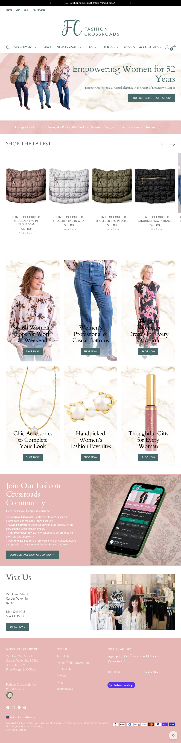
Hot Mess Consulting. (32, 726)
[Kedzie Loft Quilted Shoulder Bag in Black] (155, 183)
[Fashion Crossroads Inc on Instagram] (14, 708)
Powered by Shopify (16, 729)
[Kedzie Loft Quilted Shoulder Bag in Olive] (112, 183)
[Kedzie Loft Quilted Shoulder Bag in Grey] (69, 183)
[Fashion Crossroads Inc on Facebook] (8, 708)
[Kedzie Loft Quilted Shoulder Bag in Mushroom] (26, 183)
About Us (63, 656)
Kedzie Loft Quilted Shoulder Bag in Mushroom (26, 221)
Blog (60, 682)
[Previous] (50, 3)
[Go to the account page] (165, 47)
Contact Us (64, 669)
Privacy (61, 676)
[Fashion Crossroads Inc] (90, 27)
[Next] (131, 3)
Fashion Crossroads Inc (37, 722)
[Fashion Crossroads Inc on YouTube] (25, 708)
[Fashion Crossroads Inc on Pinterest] (19, 708)
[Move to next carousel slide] (172, 144)
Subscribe (151, 671)
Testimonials (65, 689)
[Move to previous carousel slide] (164, 144)
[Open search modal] (7, 47)
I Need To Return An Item (73, 663)
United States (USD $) (21, 717)
